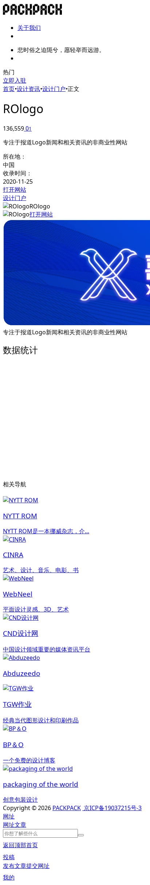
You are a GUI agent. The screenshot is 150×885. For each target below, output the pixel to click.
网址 (9, 825)
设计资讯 (28, 89)
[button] (9, 816)
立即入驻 (14, 80)
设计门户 (54, 89)
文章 (20, 825)
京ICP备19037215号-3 (112, 808)
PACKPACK (66, 808)
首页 (9, 89)
